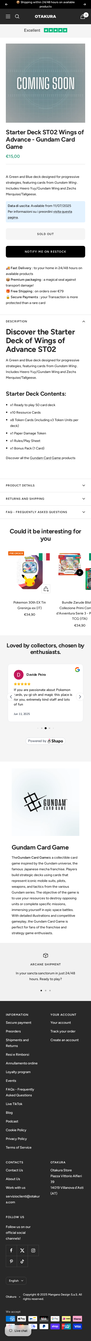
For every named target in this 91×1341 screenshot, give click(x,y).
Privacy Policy (16, 1139)
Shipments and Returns (17, 1043)
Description (16, 321)
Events (11, 1081)
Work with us (15, 1188)
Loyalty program (18, 1072)
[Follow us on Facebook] (11, 1250)
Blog (9, 1113)
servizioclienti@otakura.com (23, 1199)
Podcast (12, 1121)
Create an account (64, 1040)
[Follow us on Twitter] (22, 1250)
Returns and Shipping (25, 498)
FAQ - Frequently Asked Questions (36, 512)
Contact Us (14, 1170)
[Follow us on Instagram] (33, 1250)
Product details (20, 485)
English (14, 1280)
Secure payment (18, 1023)
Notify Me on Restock (45, 251)
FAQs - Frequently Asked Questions (20, 1092)
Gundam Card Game (45, 458)
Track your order (62, 1031)
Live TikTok (14, 1104)
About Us (13, 1179)
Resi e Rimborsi (17, 1055)
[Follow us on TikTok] (22, 1261)
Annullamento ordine (22, 1063)
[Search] (17, 16)
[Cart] (82, 16)
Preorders (13, 1031)
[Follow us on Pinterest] (11, 1261)
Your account (60, 1023)
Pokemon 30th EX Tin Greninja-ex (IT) (29, 605)
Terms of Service (19, 1147)
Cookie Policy (16, 1130)
